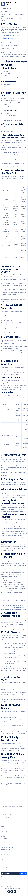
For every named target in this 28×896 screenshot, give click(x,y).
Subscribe (23, 873)
